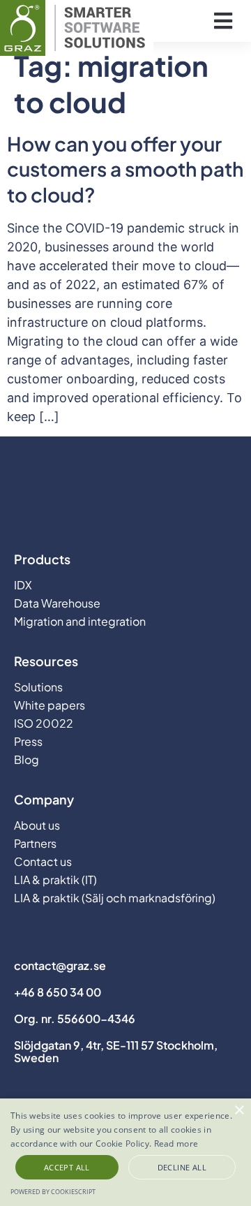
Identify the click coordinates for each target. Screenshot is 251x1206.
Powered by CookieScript (53, 1191)
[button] (222, 21)
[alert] (125, 1152)
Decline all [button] (182, 1167)
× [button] (239, 1110)
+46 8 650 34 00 (57, 992)
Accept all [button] (67, 1167)
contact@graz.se (60, 965)
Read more (176, 1143)
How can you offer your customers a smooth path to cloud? (125, 169)
